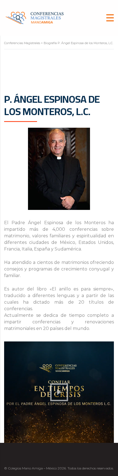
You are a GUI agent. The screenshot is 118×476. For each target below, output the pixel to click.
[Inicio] (34, 17)
